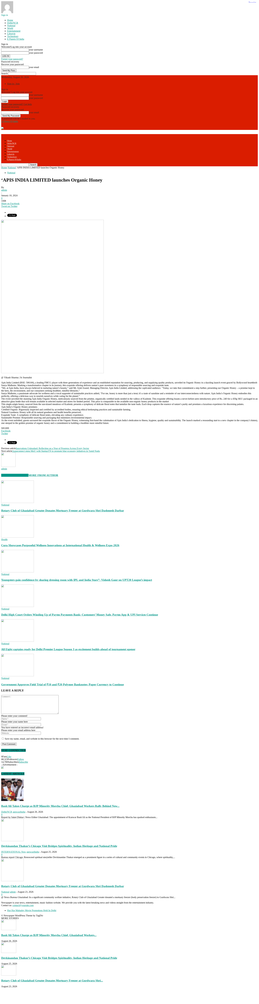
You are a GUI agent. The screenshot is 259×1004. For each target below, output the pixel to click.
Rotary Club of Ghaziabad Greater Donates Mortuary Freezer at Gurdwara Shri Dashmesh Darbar (62, 510)
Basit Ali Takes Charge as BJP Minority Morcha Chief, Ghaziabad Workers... (49, 935)
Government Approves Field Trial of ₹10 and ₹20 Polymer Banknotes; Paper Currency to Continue (62, 684)
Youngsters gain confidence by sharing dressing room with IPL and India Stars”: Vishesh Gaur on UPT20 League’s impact (76, 579)
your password (36, 53)
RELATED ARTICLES (14, 475)
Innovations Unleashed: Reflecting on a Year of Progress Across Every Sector (52, 448)
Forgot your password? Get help (16, 104)
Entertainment (13, 31)
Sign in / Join (13, 83)
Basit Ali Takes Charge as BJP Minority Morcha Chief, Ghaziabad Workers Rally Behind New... (60, 806)
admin (4, 190)
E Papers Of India (15, 39)
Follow (20, 759)
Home (10, 20)
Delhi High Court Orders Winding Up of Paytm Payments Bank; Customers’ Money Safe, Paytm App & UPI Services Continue (79, 614)
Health (4, 539)
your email (34, 67)
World (10, 28)
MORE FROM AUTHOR (43, 475)
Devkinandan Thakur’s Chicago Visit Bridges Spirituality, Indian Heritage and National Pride (59, 846)
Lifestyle (11, 33)
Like (9, 756)
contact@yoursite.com (23, 905)
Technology (12, 36)
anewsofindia (19, 812)
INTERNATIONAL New (13, 852)
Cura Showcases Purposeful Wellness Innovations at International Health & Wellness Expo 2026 (60, 545)
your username (36, 49)
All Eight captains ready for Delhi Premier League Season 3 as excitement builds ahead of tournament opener (68, 649)
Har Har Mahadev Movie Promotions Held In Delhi (31, 910)
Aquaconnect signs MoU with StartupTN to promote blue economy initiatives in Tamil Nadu (56, 451)
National (11, 25)
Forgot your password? (12, 59)
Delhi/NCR (12, 23)
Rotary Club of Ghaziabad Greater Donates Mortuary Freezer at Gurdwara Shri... (52, 980)
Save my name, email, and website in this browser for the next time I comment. (42, 738)
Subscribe (23, 762)
